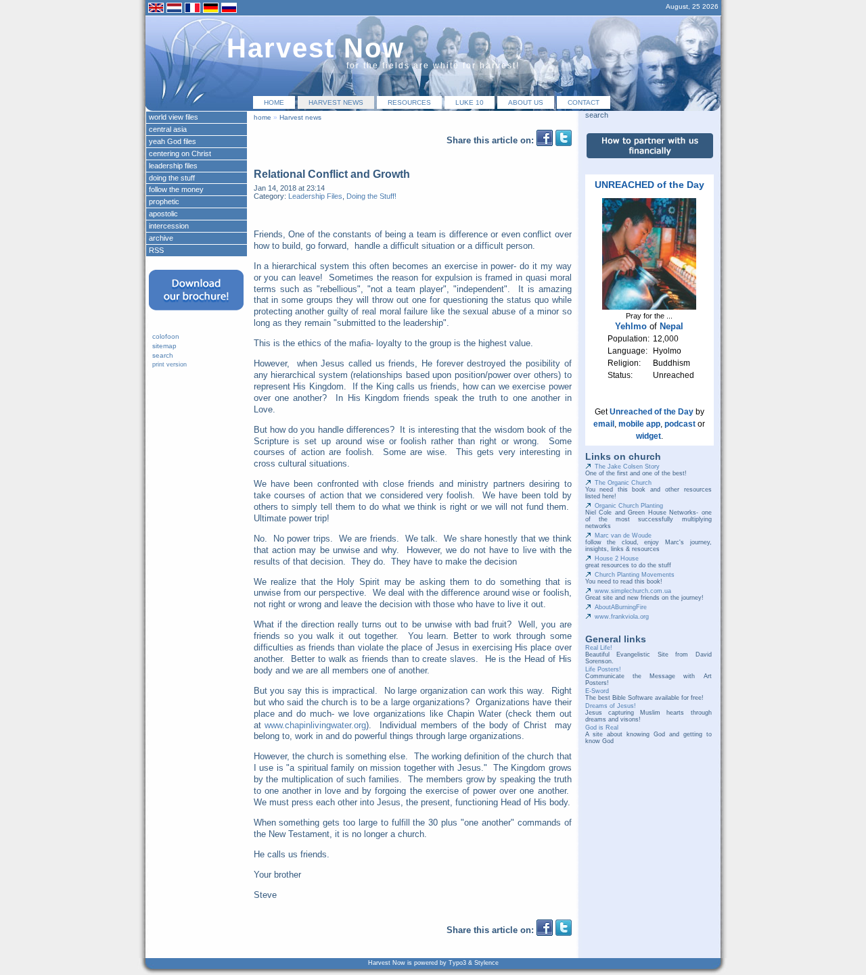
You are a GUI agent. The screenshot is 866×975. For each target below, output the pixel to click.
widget (648, 436)
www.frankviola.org (622, 616)
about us (525, 102)
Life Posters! (603, 669)
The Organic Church (623, 482)
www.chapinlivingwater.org (315, 725)
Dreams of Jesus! (610, 706)
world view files (173, 117)
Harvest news (336, 102)
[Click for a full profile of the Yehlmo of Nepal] (649, 307)
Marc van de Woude (623, 535)
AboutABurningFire (621, 607)
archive (161, 238)
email (603, 424)
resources (409, 102)
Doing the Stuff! (371, 196)
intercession (169, 226)
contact (583, 102)
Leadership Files (315, 196)
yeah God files (172, 141)
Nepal (671, 326)
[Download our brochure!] (196, 314)
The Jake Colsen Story (627, 466)
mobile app (639, 424)
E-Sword (597, 691)
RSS (156, 250)
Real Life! (598, 647)
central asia (168, 129)
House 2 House (617, 558)
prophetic (164, 201)
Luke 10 (469, 102)
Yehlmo (631, 326)
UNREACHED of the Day (649, 184)
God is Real (601, 727)
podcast (680, 424)
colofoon (165, 336)
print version (169, 364)
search (162, 355)
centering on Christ (180, 153)
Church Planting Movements (635, 574)
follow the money (176, 189)
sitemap (164, 346)
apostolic (163, 214)
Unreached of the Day (651, 412)
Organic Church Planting (629, 505)
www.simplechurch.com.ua (633, 591)
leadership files (173, 166)
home (274, 102)
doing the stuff (172, 178)
